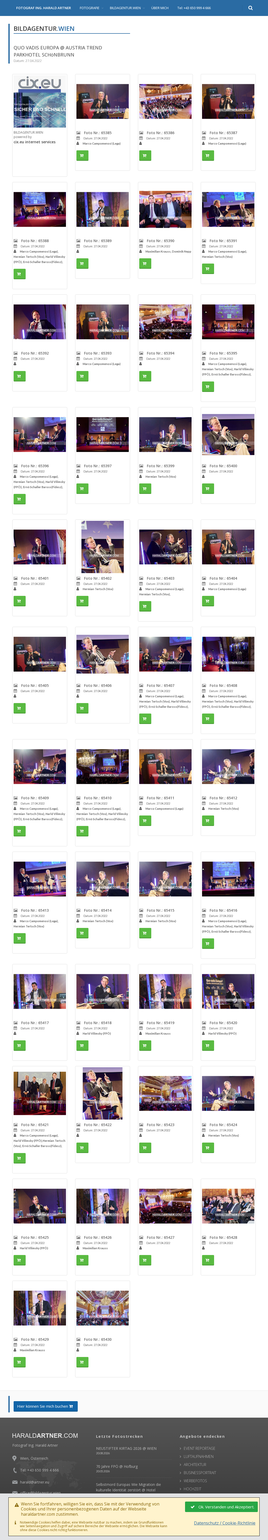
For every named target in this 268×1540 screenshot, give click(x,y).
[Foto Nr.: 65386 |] (165, 101)
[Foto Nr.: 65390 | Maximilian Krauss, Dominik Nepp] (165, 209)
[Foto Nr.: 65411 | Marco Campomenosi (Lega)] (165, 766)
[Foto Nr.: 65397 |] (102, 434)
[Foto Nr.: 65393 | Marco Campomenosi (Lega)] (102, 322)
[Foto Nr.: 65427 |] (165, 1206)
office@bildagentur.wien (40, 1492)
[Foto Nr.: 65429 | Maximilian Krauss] (40, 1308)
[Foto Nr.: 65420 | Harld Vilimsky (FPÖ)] (228, 991)
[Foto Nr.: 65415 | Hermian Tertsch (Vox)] (165, 879)
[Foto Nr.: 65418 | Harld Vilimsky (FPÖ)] (102, 991)
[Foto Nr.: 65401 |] (40, 547)
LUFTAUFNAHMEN (199, 1456)
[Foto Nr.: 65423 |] (165, 1093)
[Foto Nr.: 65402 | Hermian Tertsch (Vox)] (102, 547)
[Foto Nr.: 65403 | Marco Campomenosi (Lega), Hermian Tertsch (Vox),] (165, 547)
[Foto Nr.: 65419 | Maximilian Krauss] (165, 991)
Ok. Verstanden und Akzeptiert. (226, 1506)
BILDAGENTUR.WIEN (125, 7)
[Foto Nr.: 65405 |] (40, 654)
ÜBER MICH (160, 7)
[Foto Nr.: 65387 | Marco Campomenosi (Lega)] (228, 101)
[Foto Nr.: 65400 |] (228, 434)
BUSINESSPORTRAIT (200, 1472)
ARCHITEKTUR (195, 1464)
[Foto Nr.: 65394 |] (165, 322)
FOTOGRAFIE (89, 7)
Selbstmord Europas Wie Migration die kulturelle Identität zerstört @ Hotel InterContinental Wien (128, 1490)
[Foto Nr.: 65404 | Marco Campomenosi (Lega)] (228, 547)
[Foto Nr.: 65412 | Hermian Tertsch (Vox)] (228, 766)
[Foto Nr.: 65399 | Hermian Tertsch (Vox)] (165, 434)
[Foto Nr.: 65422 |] (102, 1093)
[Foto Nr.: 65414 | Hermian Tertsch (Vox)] (102, 879)
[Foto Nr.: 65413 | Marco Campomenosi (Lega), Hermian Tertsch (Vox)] (40, 879)
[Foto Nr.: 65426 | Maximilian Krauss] (102, 1206)
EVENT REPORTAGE (199, 1448)
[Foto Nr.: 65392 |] (40, 322)
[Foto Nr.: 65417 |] (40, 991)
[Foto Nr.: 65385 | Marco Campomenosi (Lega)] (102, 101)
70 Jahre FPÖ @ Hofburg (117, 1466)
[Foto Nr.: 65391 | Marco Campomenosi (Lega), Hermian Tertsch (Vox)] (228, 209)
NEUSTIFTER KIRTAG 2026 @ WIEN (126, 1448)
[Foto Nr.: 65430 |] (102, 1308)
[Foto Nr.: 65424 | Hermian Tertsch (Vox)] (228, 1093)
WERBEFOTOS (195, 1480)
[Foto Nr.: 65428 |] (228, 1206)
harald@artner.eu (34, 1482)
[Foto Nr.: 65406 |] (102, 654)
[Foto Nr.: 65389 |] (102, 209)
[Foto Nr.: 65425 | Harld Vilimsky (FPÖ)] (40, 1206)
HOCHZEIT (192, 1488)
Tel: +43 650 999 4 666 (194, 7)
